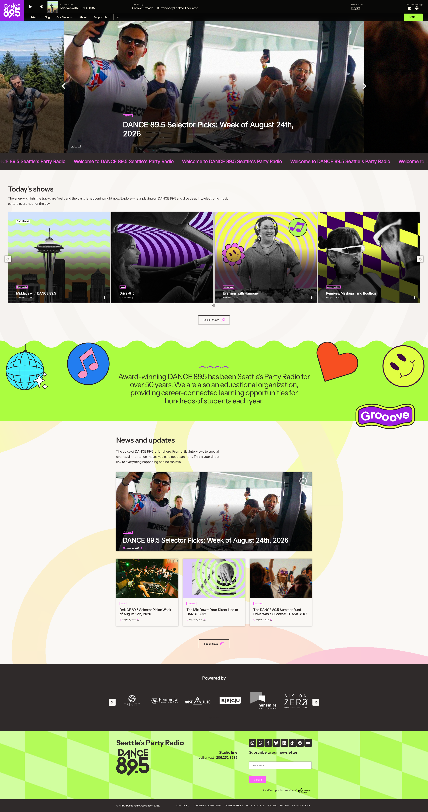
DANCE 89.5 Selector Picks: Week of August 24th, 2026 (205, 540)
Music (123, 603)
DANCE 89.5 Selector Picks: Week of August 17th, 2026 (145, 612)
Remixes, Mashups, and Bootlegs (351, 293)
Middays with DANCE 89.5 (36, 293)
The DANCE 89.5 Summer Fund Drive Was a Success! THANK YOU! (280, 612)
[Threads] (260, 743)
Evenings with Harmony (241, 293)
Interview (191, 603)
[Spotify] (300, 743)
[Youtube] (308, 743)
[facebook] (268, 743)
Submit (257, 780)
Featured (127, 125)
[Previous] (64, 86)
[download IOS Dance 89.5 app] (409, 8)
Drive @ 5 (127, 293)
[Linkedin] (284, 743)
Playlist (355, 8)
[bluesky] (276, 743)
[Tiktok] (292, 743)
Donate (413, 17)
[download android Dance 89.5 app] (416, 8)
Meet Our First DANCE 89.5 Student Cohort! (197, 133)
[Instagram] (252, 743)
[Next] (363, 86)
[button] (72, 146)
